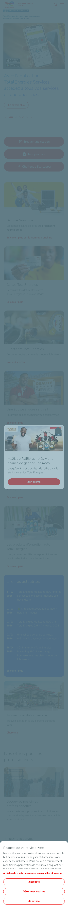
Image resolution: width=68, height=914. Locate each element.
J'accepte (34, 881)
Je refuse (34, 901)
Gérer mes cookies (34, 891)
